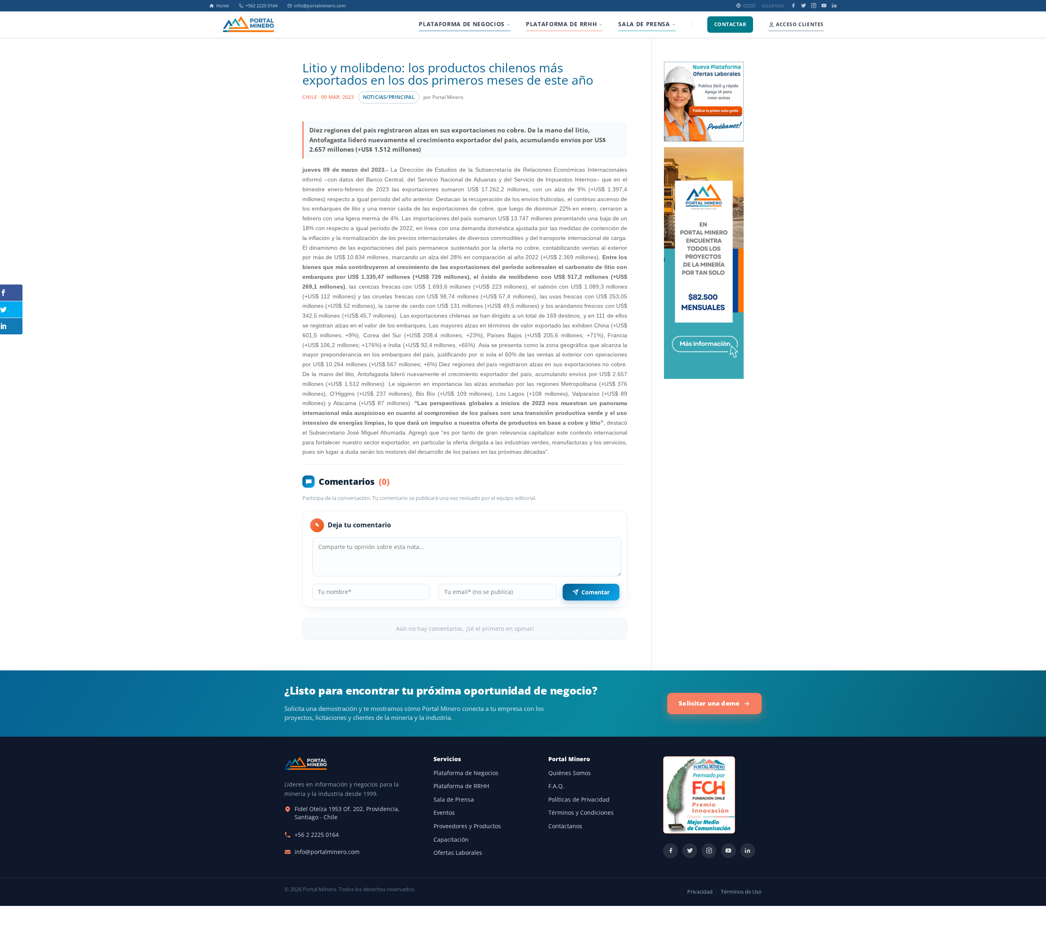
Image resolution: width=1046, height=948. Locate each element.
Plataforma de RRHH (461, 786)
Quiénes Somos (569, 773)
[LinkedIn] (834, 5)
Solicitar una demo (709, 703)
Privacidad (700, 891)
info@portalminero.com (320, 5)
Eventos (444, 812)
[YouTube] (824, 5)
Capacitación (451, 839)
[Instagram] (813, 5)
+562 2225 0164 (261, 5)
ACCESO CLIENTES (800, 24)
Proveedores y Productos (467, 826)
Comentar (595, 592)
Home (222, 5)
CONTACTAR (730, 24)
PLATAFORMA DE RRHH (561, 24)
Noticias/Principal (389, 97)
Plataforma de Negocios (466, 773)
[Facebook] (793, 5)
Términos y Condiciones (581, 812)
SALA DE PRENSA (644, 24)
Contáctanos (565, 826)
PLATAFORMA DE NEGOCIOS (462, 24)
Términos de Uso (741, 891)
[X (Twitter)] (803, 5)
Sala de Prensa (454, 799)
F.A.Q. (556, 786)
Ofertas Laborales (458, 852)
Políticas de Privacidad (579, 799)
